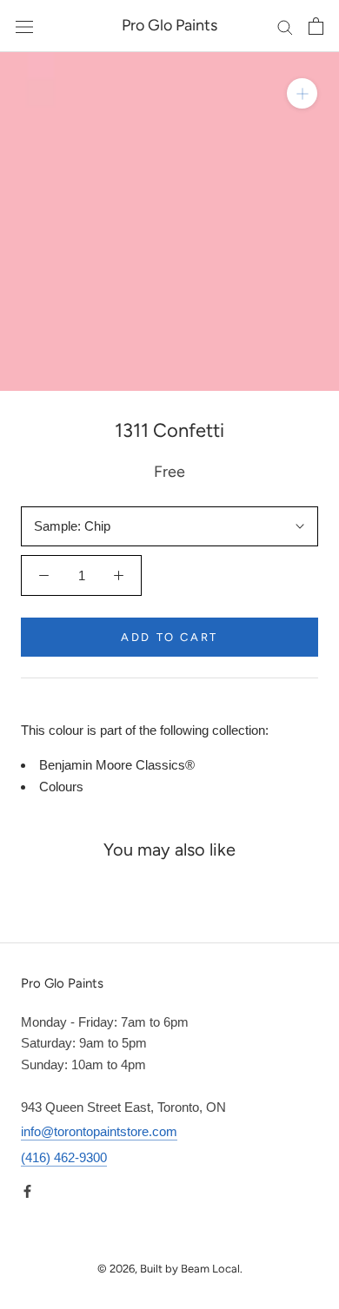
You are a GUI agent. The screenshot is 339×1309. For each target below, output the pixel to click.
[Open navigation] (24, 26)
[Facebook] (27, 1191)
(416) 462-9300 (64, 1157)
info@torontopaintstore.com (99, 1131)
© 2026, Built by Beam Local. (170, 1268)
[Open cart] (316, 26)
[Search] (285, 26)
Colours (61, 786)
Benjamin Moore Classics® (117, 764)
